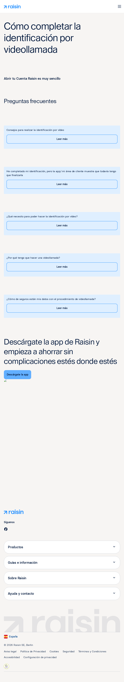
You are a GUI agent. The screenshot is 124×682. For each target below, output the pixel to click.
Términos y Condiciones (92, 651)
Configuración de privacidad (40, 657)
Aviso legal (10, 651)
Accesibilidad (12, 657)
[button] (119, 6)
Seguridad (68, 651)
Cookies (54, 651)
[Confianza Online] (6, 666)
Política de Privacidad (33, 651)
